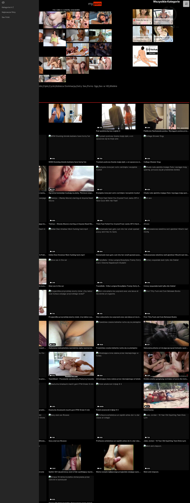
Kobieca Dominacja (65, 86)
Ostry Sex (81, 86)
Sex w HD (104, 86)
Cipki (45, 86)
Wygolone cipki (16, 89)
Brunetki (38, 86)
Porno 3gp (92, 86)
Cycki (52, 86)
